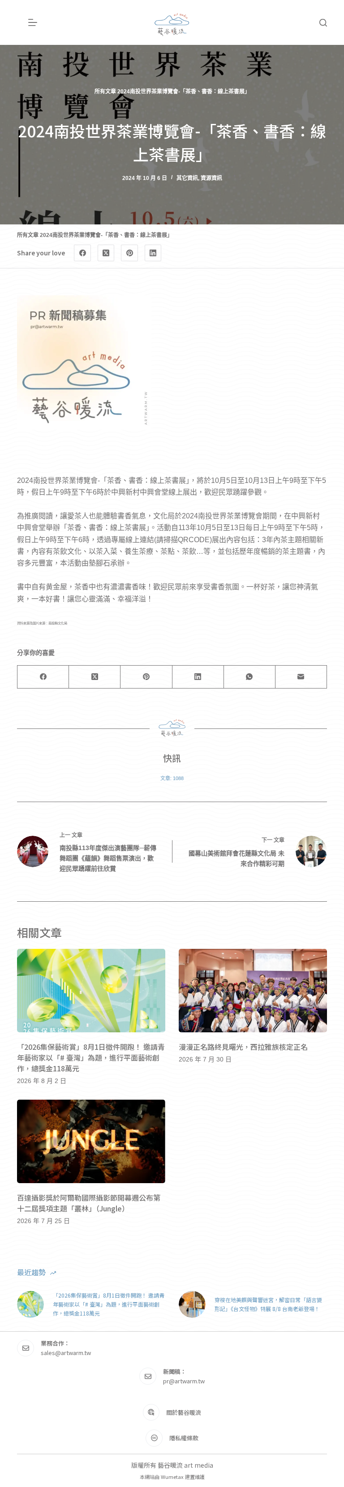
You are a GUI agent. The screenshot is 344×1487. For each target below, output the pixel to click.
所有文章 (105, 91)
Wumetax (172, 1476)
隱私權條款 (183, 1438)
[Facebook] (82, 253)
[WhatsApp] (249, 677)
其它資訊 (187, 178)
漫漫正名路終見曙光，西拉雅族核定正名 (243, 1046)
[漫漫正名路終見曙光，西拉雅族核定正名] (253, 990)
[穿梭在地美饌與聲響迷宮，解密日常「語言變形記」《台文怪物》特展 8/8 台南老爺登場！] (192, 1304)
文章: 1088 (172, 778)
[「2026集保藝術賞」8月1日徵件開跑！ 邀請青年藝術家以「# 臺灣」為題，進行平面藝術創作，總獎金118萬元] (91, 990)
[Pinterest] (129, 253)
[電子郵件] (301, 677)
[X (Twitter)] (106, 253)
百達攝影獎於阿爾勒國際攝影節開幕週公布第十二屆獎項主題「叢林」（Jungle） (88, 1203)
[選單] (32, 22)
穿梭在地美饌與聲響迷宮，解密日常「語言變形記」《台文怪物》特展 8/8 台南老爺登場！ (268, 1304)
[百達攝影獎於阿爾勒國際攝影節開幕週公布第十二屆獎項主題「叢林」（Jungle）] (91, 1141)
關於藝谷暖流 (183, 1412)
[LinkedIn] (153, 253)
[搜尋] (323, 22)
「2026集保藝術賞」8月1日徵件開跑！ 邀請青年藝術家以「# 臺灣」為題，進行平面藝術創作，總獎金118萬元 (91, 1057)
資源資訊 (211, 178)
